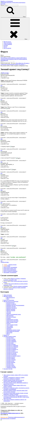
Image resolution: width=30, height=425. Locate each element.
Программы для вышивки (9, 272)
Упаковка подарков (11, 367)
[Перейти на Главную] (15, 3)
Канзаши (8, 313)
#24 (1, 190)
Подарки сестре (10, 361)
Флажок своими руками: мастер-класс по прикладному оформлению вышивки (13, 380)
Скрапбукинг (9, 327)
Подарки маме (10, 342)
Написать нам (4, 417)
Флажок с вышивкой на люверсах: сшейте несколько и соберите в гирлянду (13, 378)
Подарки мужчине (11, 344)
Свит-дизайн (9, 326)
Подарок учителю (10, 366)
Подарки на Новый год (12, 349)
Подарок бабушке (10, 362)
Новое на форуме (8, 57)
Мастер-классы (7, 41)
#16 (1, 85)
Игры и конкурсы (17, 57)
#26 (1, 215)
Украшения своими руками (13, 330)
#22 (1, 161)
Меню (26, 39)
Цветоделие (9, 332)
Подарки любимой (11, 340)
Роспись (8, 323)
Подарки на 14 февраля (12, 345)
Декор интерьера (7, 43)
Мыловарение (9, 315)
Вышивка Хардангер (11, 308)
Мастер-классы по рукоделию (10, 301)
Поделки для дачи (7, 368)
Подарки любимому (11, 341)
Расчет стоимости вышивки (10, 271)
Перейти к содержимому (7, 1)
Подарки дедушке (10, 339)
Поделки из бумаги (11, 317)
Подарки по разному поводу (13, 355)
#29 (1, 249)
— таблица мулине (9, 264)
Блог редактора (7, 48)
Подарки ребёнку (10, 358)
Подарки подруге (10, 357)
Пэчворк (8, 318)
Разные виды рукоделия (12, 320)
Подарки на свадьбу (11, 353)
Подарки (5, 45)
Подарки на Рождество (12, 352)
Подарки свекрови (11, 359)
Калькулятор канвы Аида (9, 268)
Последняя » (6, 72)
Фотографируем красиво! (12, 331)
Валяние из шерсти (11, 304)
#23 (1, 173)
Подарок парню (10, 365)
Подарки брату (10, 337)
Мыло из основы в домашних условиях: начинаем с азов (14, 279)
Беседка (6, 60)
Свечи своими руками (11, 324)
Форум (5, 46)
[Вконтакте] (1, 420)
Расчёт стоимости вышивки (21, 286)
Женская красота (10, 297)
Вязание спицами (10, 310)
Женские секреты (7, 296)
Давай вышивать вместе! (12, 59)
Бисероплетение (10, 302)
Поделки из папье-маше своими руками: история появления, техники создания (15, 393)
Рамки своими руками (11, 322)
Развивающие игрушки (12, 319)
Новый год (6, 335)
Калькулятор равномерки (9, 269)
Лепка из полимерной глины (13, 314)
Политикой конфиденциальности (10, 413)
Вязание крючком (10, 309)
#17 (1, 99)
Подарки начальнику (11, 354)
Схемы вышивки (7, 44)
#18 (1, 112)
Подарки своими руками (9, 336)
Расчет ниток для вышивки (10, 267)
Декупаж (8, 311)
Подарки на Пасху (11, 350)
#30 (1, 260)
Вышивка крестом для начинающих (15, 305)
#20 (1, 138)
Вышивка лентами (11, 306)
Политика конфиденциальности (16, 417)
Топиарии (8, 328)
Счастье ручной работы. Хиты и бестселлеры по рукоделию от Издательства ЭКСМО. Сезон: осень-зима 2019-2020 (16, 397)
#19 (1, 124)
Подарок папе (9, 363)
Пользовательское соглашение (8, 418)
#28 (1, 238)
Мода (7, 298)
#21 (1, 150)
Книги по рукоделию (8, 300)
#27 (1, 226)
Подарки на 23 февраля (12, 346)
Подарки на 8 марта (11, 348)
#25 (1, 202)
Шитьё (8, 333)
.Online (6, 266)
